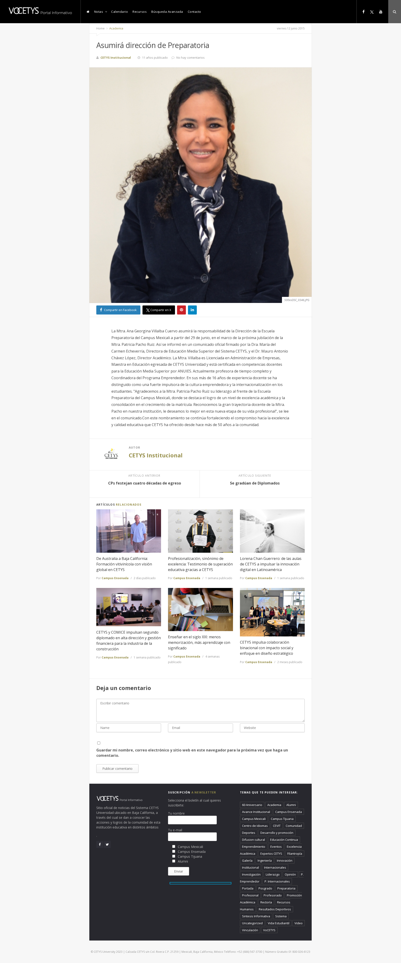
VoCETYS (269, 930)
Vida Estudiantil (278, 923)
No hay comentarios (190, 57)
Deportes (248, 833)
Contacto (194, 12)
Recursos (140, 12)
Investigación (251, 874)
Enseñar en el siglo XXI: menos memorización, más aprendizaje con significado (199, 642)
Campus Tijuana (282, 819)
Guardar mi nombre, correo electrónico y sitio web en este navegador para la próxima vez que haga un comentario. (192, 753)
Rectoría (266, 902)
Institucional (250, 867)
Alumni (291, 805)
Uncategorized (252, 923)
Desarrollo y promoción (276, 833)
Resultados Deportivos (275, 909)
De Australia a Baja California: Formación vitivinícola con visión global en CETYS (124, 564)
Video (298, 923)
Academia (116, 28)
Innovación (284, 860)
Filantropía (294, 853)
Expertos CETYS (271, 853)
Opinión (290, 874)
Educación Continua (284, 840)
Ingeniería (265, 860)
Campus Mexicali (254, 819)
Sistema (281, 916)
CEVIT (277, 826)
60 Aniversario (252, 805)
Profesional (250, 895)
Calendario (119, 12)
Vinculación (250, 930)
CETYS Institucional (156, 455)
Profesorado (273, 895)
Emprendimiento (253, 846)
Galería (247, 860)
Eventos (276, 846)
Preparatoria (286, 888)
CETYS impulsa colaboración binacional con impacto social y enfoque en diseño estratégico (266, 648)
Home (100, 28)
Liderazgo (273, 874)
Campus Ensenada (115, 578)
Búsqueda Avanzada (167, 12)
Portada (247, 888)
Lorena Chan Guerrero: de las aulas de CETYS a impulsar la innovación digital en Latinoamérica (270, 564)
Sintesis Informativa (256, 916)
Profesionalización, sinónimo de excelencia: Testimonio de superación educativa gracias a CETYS (200, 564)
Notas (98, 12)
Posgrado (265, 888)
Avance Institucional (256, 812)
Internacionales (275, 867)
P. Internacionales (277, 881)
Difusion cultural (253, 840)
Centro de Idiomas (255, 826)
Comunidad (294, 826)
